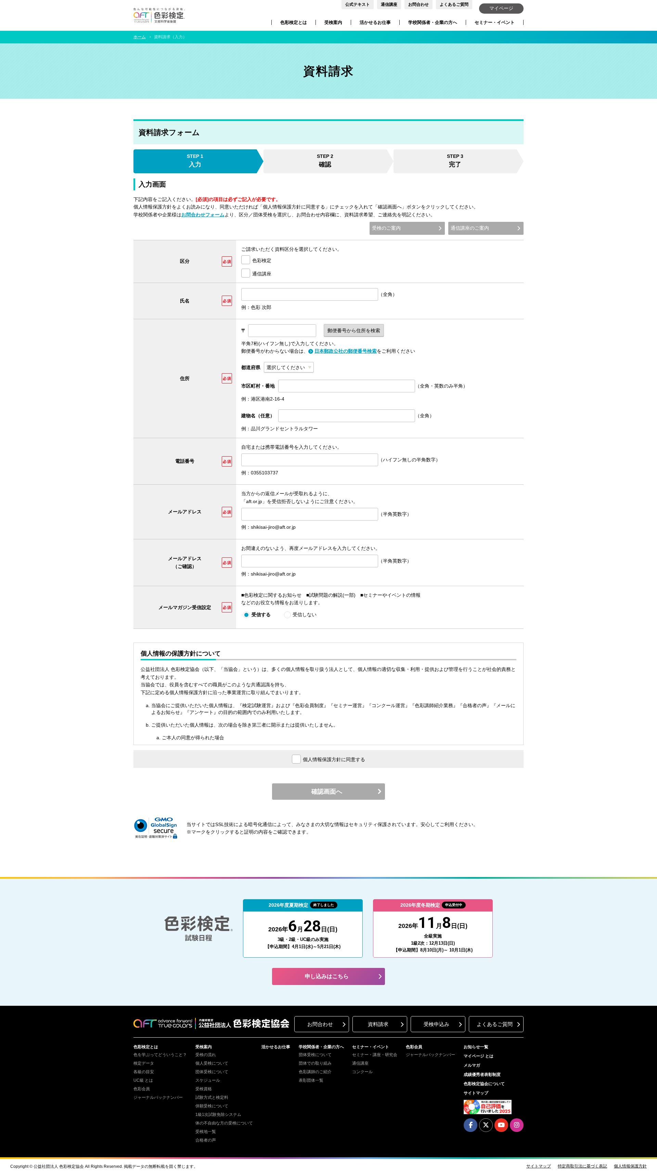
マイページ (501, 8)
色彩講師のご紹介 (315, 1071)
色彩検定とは (293, 22)
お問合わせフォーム (202, 214)
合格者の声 (205, 1140)
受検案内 (333, 22)
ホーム (139, 37)
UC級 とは (143, 1080)
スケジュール (207, 1080)
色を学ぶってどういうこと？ (160, 1054)
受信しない (305, 614)
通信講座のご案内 (470, 228)
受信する (261, 614)
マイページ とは (478, 1056)
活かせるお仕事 (375, 22)
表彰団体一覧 (311, 1080)
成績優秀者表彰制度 (482, 1074)
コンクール (362, 1071)
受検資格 (203, 1089)
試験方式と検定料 (211, 1097)
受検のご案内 (386, 228)
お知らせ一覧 (476, 1046)
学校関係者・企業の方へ (432, 22)
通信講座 (389, 4)
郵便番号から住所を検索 (353, 330)
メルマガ (472, 1065)
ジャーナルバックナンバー (158, 1097)
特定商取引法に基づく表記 (582, 1166)
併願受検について (211, 1106)
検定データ (143, 1063)
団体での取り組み (315, 1063)
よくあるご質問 (454, 4)
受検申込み (436, 1024)
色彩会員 (141, 1089)
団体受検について (211, 1071)
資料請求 (378, 1024)
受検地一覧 (205, 1131)
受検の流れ (205, 1054)
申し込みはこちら (327, 976)
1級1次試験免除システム (218, 1114)
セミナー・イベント (495, 22)
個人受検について (211, 1063)
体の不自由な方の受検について (224, 1123)
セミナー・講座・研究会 (374, 1054)
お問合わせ (418, 4)
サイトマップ (476, 1093)
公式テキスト (357, 4)
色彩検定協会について (484, 1083)
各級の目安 (143, 1071)
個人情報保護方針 (630, 1166)
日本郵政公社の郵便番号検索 (345, 351)
